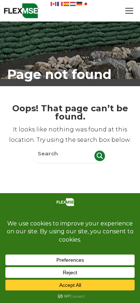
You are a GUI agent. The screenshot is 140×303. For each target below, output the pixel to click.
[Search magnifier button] (99, 155)
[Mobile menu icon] (129, 11)
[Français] (60, 3)
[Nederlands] (73, 3)
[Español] (67, 3)
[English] (54, 3)
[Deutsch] (79, 3)
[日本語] (86, 3)
